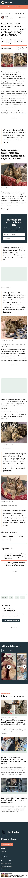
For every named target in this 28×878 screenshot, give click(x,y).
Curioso (10, 6)
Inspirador (3, 6)
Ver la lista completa (7, 650)
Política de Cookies (6, 863)
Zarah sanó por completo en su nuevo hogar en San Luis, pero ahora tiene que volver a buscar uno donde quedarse (16, 564)
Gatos (22, 597)
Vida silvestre (17, 6)
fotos (16, 597)
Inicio (2, 13)
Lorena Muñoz (8, 18)
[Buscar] (21, 2)
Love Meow (22, 113)
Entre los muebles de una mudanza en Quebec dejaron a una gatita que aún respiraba (14, 800)
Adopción (4, 597)
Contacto (3, 869)
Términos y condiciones (7, 860)
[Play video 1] (8, 666)
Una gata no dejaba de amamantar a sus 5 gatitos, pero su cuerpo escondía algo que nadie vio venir (13, 722)
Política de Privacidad (6, 866)
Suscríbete (14, 238)
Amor (11, 597)
